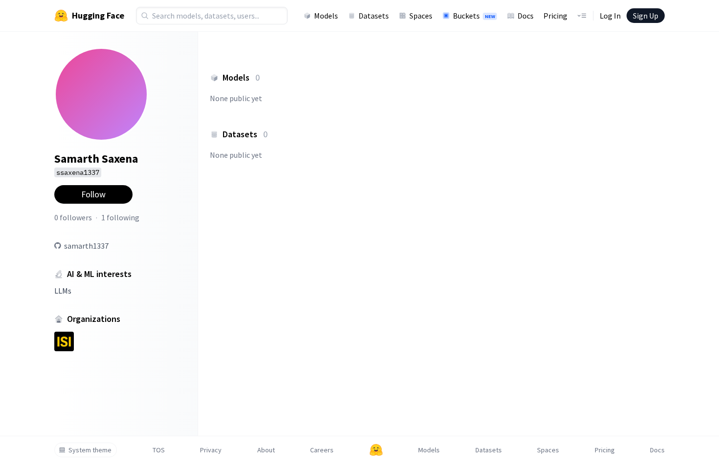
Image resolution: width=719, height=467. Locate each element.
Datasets (374, 16)
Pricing (555, 16)
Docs (525, 16)
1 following (120, 217)
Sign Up (645, 16)
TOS (159, 450)
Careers (322, 450)
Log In (610, 16)
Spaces (420, 16)
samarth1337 (86, 246)
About (266, 450)
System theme (90, 450)
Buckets (474, 16)
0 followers (73, 217)
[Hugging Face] (376, 450)
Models (326, 16)
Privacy (211, 450)
